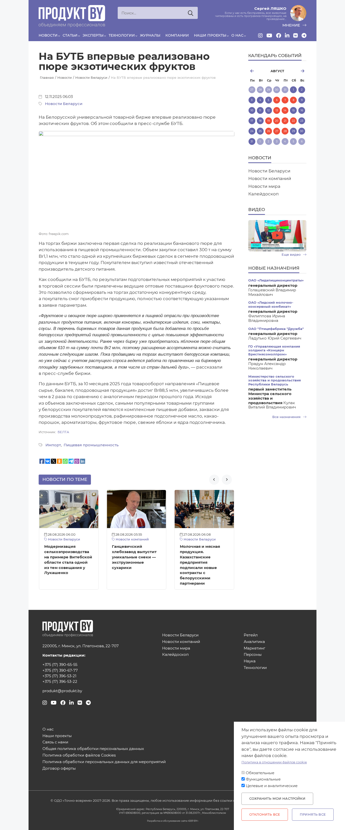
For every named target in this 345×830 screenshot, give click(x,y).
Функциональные (263, 779)
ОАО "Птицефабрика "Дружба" (276, 329)
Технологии (122, 35)
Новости (48, 35)
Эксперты (93, 35)
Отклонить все (264, 814)
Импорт (53, 445)
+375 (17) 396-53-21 (59, 676)
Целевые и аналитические (272, 786)
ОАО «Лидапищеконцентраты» (276, 280)
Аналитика (254, 642)
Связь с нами (55, 742)
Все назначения (287, 417)
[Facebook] (278, 35)
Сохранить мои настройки (277, 798)
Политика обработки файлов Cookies (79, 755)
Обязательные (260, 773)
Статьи (70, 35)
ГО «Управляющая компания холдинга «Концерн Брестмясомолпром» (274, 350)
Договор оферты (59, 768)
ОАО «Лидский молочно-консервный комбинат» (270, 304)
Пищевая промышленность (91, 445)
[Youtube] (269, 35)
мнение (291, 25)
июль (257, 71)
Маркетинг (254, 648)
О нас (237, 35)
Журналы (150, 35)
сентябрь (297, 71)
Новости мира (264, 186)
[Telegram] (304, 35)
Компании (177, 35)
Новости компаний (132, 539)
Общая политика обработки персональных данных (93, 749)
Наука (250, 661)
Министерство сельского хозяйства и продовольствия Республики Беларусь (274, 380)
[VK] (295, 35)
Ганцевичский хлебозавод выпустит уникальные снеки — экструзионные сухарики (134, 557)
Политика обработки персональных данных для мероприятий (104, 762)
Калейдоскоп (263, 193)
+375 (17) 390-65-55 (59, 664)
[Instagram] (260, 35)
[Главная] (72, 16)
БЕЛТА (63, 432)
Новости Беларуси (63, 103)
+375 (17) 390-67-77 (60, 670)
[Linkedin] (287, 35)
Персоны (253, 655)
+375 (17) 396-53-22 (59, 681)
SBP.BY (193, 820)
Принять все (313, 814)
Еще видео (292, 254)
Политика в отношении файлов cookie (274, 762)
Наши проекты (210, 35)
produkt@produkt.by (62, 691)
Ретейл (251, 635)
